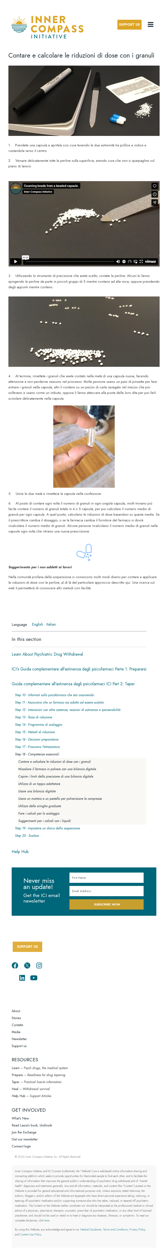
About (16, 1011)
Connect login (21, 1146)
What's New (20, 1118)
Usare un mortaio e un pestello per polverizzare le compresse (60, 798)
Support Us (129, 24)
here (46, 1220)
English (37, 624)
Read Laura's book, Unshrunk (32, 1125)
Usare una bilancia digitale (37, 791)
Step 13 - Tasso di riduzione (33, 717)
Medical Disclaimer (90, 1229)
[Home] (47, 26)
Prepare (17, 1075)
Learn (15, 1068)
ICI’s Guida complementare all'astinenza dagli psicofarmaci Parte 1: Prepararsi (79, 669)
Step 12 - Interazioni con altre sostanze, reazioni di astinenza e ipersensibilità (67, 709)
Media (16, 1032)
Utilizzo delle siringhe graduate (39, 806)
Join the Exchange (24, 1132)
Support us (19, 1046)
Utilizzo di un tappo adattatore (39, 783)
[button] (151, 25)
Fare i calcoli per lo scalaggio (38, 813)
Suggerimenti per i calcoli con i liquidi (44, 820)
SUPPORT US (27, 946)
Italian (51, 624)
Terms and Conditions (115, 1229)
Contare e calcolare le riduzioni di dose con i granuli (54, 761)
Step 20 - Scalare (27, 835)
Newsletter (19, 1039)
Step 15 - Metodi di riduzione (35, 732)
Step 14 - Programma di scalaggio (38, 724)
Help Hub (20, 852)
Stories (16, 1018)
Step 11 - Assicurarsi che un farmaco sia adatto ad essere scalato (59, 702)
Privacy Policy (137, 1229)
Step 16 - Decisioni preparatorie (36, 739)
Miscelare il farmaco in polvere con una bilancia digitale (57, 769)
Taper (15, 1082)
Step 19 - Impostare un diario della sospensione (47, 828)
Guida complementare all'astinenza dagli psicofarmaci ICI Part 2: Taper (73, 684)
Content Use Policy (30, 1234)
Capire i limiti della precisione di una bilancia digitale (55, 776)
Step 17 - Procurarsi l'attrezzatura (37, 746)
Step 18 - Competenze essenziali (37, 754)
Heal (15, 1089)
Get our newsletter (25, 1139)
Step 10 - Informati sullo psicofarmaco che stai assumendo (54, 695)
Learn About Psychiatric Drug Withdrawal (47, 654)
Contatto (17, 1025)
